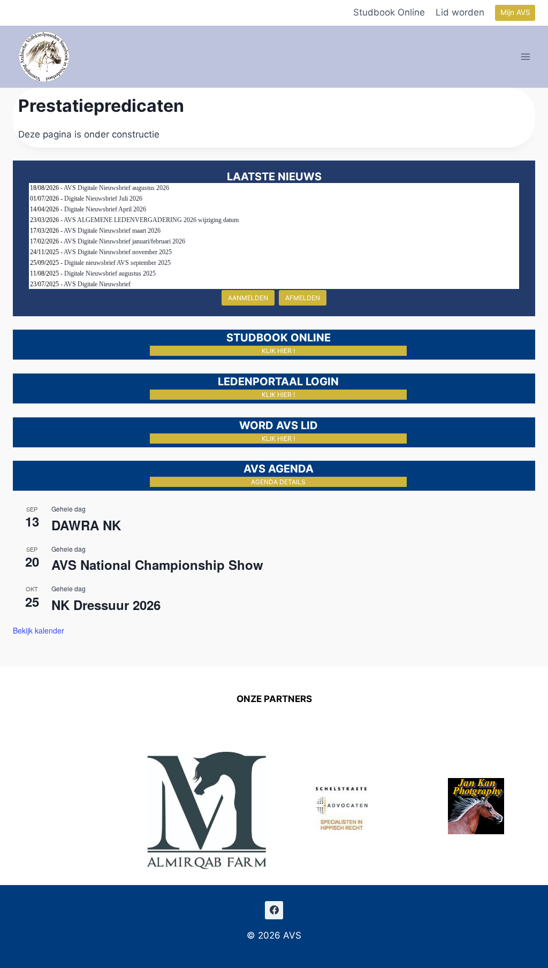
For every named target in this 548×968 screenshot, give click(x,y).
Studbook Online (389, 12)
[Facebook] (274, 910)
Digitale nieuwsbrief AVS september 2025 (117, 262)
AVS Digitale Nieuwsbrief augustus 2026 (116, 188)
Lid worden (460, 12)
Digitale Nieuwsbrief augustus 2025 (110, 273)
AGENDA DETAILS (278, 482)
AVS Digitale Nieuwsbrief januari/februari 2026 (124, 241)
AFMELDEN (302, 298)
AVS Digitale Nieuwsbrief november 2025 (118, 252)
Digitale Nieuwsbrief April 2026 (105, 209)
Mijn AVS (515, 12)
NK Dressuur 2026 (106, 605)
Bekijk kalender (38, 630)
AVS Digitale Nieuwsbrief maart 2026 (112, 230)
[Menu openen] (526, 56)
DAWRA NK (86, 525)
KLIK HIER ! (278, 351)
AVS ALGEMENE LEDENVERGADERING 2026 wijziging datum (151, 220)
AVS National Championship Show (157, 564)
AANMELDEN (248, 298)
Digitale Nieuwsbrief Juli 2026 (103, 198)
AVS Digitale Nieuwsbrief (97, 284)
